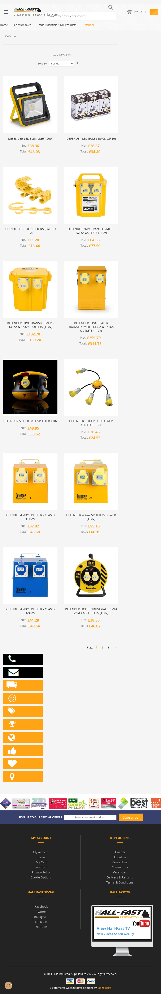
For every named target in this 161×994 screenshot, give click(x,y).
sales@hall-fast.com (45, 14)
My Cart (41, 862)
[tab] (41, 839)
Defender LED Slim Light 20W (30, 139)
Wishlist (41, 867)
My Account (41, 852)
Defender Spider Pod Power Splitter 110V (91, 423)
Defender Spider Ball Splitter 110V (30, 421)
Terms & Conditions (120, 882)
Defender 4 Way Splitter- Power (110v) (91, 517)
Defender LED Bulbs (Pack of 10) (91, 139)
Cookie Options (41, 877)
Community (120, 867)
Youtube (41, 927)
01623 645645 (22, 14)
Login (41, 857)
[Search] (111, 16)
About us (120, 857)
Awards (120, 852)
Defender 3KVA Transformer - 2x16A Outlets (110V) (91, 231)
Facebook (41, 907)
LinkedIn (41, 922)
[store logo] (41, 10)
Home (4, 25)
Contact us (119, 862)
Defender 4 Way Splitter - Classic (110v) (30, 517)
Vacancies (120, 872)
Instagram (41, 917)
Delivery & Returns (120, 877)
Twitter (41, 912)
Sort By (42, 63)
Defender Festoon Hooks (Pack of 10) (30, 231)
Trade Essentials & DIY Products (56, 25)
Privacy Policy (41, 872)
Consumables (22, 25)
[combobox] (80, 16)
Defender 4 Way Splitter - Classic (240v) (30, 611)
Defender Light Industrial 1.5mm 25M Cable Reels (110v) (91, 611)
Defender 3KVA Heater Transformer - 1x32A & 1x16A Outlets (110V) (91, 327)
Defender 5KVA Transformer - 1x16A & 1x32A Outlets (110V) (30, 325)
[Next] (115, 647)
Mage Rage (104, 988)
